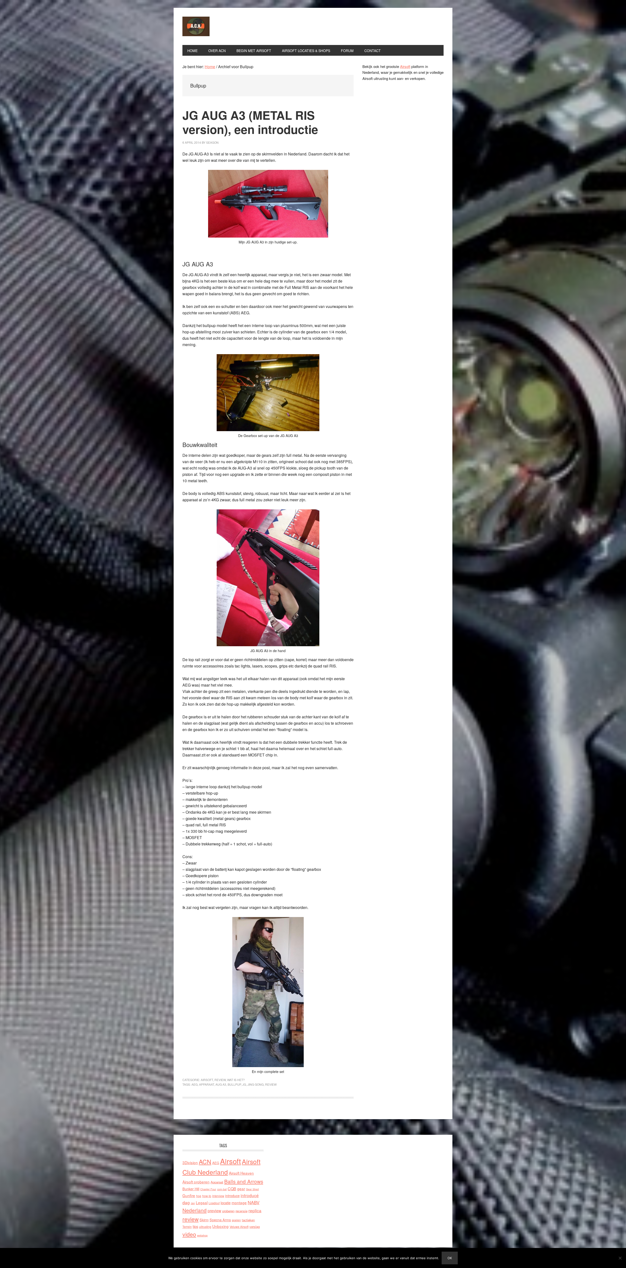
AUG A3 (220, 1084)
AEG (194, 1084)
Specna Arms (220, 1219)
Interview (218, 1196)
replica (254, 1210)
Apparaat (206, 1084)
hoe (198, 1196)
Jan (193, 1203)
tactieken (248, 1220)
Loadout (214, 1203)
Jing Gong (255, 1084)
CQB (232, 1188)
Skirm (204, 1219)
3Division (190, 1162)
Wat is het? (236, 1080)
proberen (228, 1211)
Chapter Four (208, 1189)
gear (241, 1188)
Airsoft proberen (196, 1181)
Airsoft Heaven (241, 1173)
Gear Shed (252, 1189)
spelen (236, 1220)
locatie (226, 1202)
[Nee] (619, 1258)
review (271, 1084)
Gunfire (188, 1195)
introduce (232, 1195)
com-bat (222, 1189)
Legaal (202, 1202)
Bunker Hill (190, 1188)
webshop (202, 1235)
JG (244, 1084)
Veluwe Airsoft (239, 1226)
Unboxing (220, 1226)
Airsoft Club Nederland (215, 26)
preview (214, 1210)
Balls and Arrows (243, 1181)
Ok (449, 1258)
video (189, 1234)
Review (220, 1080)
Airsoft (207, 1080)
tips (195, 1226)
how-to (206, 1196)
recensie (241, 1211)
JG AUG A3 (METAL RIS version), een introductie (250, 122)
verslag (254, 1226)
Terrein (187, 1226)
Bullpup (234, 1084)
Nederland (194, 1210)
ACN (205, 1161)
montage (239, 1202)
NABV (253, 1202)
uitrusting (205, 1226)
